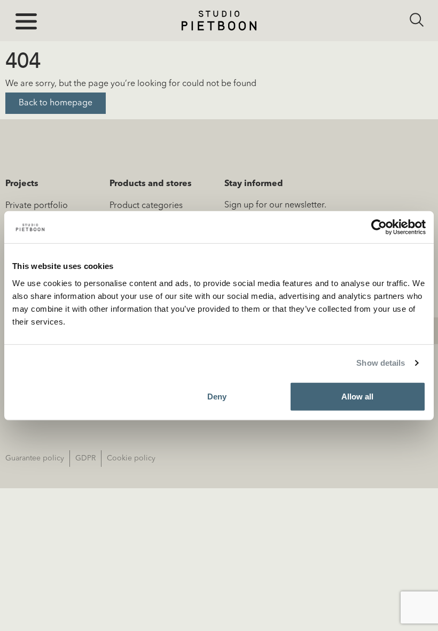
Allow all (357, 396)
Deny (216, 396)
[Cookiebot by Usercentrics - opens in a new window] (379, 227)
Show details (380, 362)
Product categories (146, 206)
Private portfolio (36, 206)
